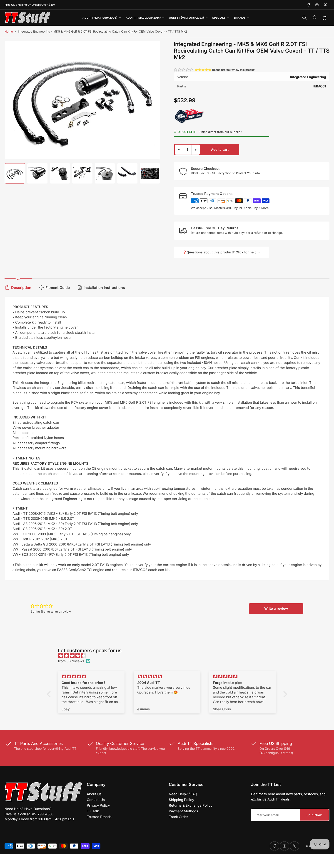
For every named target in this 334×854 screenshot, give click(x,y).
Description (21, 287)
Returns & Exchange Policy (190, 805)
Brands (240, 17)
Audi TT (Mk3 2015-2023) (186, 17)
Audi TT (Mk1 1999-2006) (99, 17)
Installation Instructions (104, 287)
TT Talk (93, 811)
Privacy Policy (98, 805)
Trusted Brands (99, 817)
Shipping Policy (181, 800)
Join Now (314, 815)
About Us (94, 794)
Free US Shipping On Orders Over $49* (30, 4)
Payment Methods (183, 811)
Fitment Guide (57, 287)
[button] (183, 69)
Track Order (178, 817)
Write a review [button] (276, 608)
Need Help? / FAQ (183, 794)
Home (9, 31)
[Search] (304, 18)
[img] (169, 656)
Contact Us (96, 800)
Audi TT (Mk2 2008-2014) (143, 17)
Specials (219, 17)
